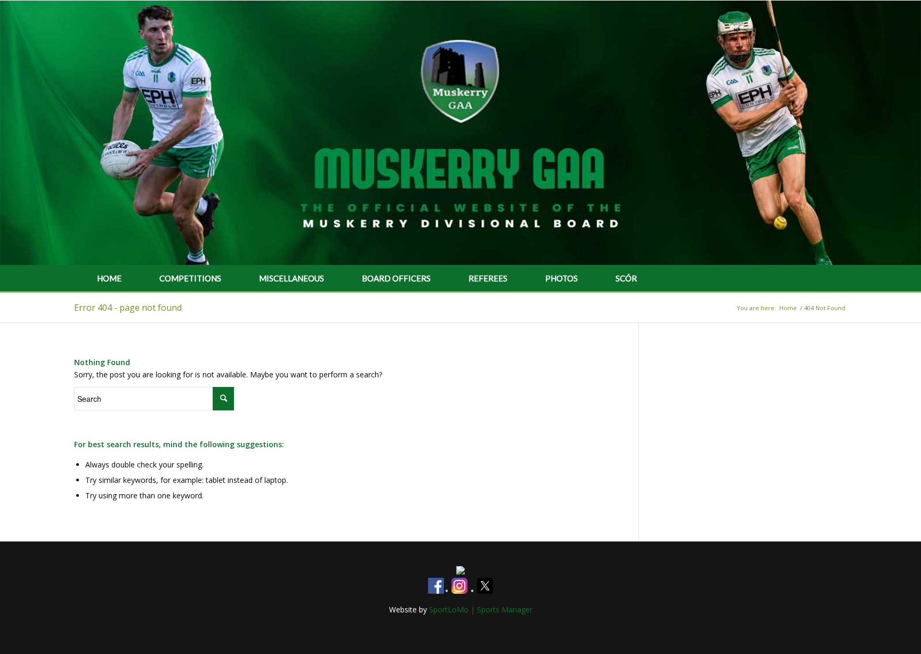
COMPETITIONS (190, 278)
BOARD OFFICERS (396, 278)
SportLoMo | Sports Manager (480, 609)
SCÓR (626, 278)
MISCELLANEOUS (291, 278)
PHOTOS (561, 278)
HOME (109, 278)
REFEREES (487, 278)
